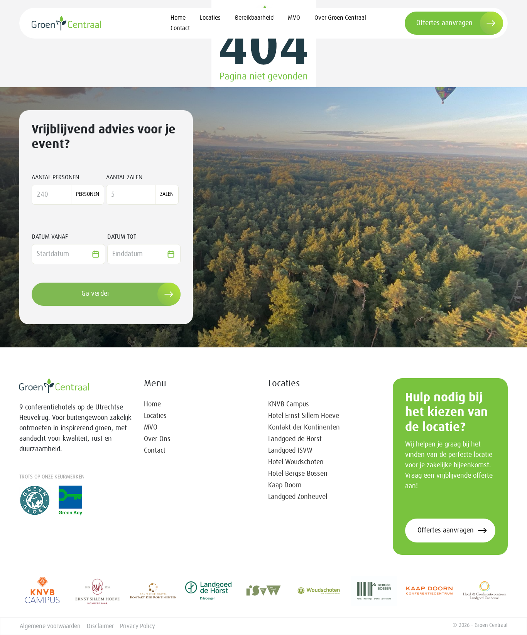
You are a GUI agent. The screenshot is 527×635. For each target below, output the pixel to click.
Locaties (210, 18)
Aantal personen (55, 177)
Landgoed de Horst (295, 439)
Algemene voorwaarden (50, 626)
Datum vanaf (50, 237)
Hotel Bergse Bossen (298, 473)
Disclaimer (100, 626)
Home (178, 18)
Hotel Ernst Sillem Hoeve (303, 416)
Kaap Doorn (285, 485)
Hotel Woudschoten (296, 462)
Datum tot (121, 237)
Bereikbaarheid (254, 18)
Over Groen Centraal (340, 18)
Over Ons (157, 439)
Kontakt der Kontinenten (304, 427)
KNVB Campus (288, 404)
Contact (180, 28)
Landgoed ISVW (290, 450)
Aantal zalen (124, 177)
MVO (294, 18)
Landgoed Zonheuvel (297, 497)
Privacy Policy (137, 626)
